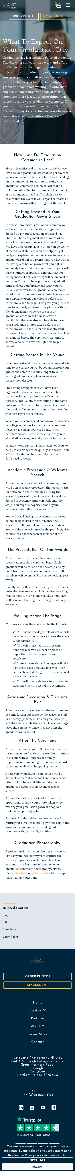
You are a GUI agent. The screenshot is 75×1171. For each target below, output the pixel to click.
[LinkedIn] (21, 1108)
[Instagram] (32, 1108)
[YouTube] (43, 1108)
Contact (37, 1042)
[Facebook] (53, 1108)
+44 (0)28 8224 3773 (37, 1095)
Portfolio (37, 1018)
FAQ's (7, 922)
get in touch (40, 873)
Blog (6, 915)
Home (37, 1002)
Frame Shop (37, 1034)
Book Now (9, 929)
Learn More (10, 936)
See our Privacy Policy (28, 1155)
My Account (53, 16)
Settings (37, 1160)
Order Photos (23, 16)
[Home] (10, 6)
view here (21, 873)
